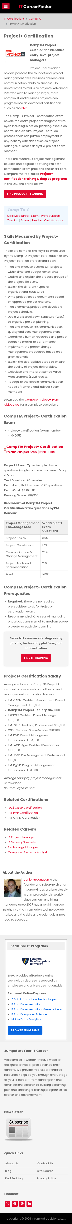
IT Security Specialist (22, 842)
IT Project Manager (21, 837)
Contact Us (45, 1163)
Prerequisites (50, 216)
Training (12, 220)
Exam (35, 216)
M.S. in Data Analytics (26, 1019)
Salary (25, 220)
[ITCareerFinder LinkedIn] (29, 1204)
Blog (8, 1171)
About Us (11, 1163)
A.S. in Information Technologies (34, 999)
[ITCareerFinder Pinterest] (22, 1204)
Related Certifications (48, 220)
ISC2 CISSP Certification (25, 808)
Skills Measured (18, 216)
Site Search (45, 1171)
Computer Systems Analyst (27, 852)
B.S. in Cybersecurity (26, 1004)
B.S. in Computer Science (29, 1014)
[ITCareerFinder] (36, 7)
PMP (24, 108)
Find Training (14, 1178)
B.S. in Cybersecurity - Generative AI (37, 1009)
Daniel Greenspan (36, 879)
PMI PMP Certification (23, 813)
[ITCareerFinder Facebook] (15, 1204)
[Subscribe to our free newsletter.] (18, 1130)
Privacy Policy (46, 1178)
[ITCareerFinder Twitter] (7, 1204)
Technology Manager (23, 847)
